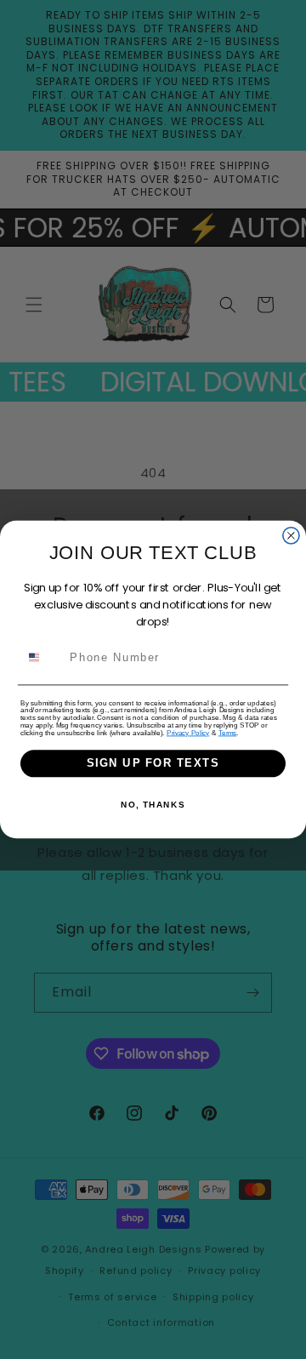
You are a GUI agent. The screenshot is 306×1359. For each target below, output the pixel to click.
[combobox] (42, 657)
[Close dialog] (291, 536)
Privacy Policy (188, 733)
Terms (227, 733)
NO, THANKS (153, 804)
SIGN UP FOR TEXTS (153, 763)
